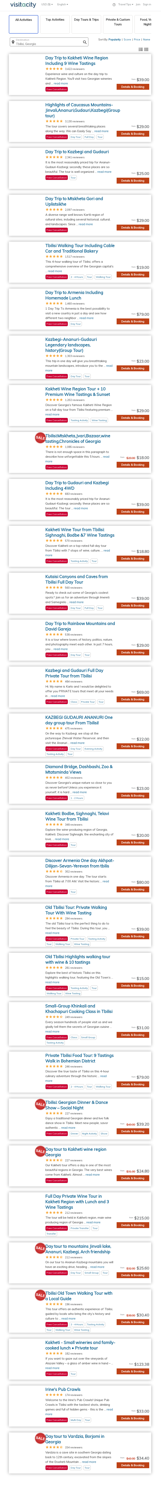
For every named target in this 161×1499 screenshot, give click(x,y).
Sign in (147, 4)
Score (127, 39)
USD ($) (46, 4)
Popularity (115, 39)
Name (146, 39)
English (62, 4)
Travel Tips (125, 4)
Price (137, 39)
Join (138, 4)
